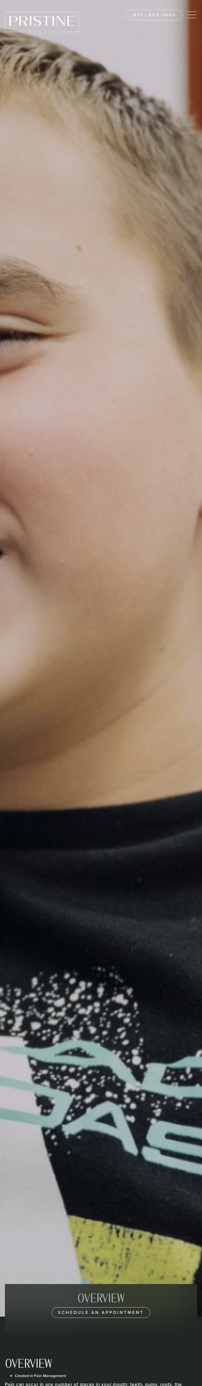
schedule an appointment (101, 1312)
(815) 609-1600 (154, 15)
